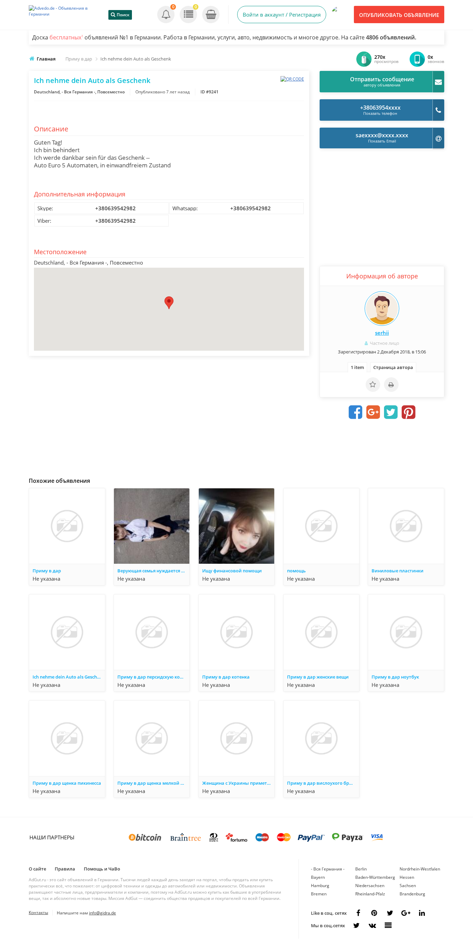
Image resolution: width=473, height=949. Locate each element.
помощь (296, 571)
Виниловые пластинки (397, 571)
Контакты (38, 912)
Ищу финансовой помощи (232, 571)
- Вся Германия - (328, 869)
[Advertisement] (169, 414)
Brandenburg (412, 894)
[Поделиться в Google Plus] (373, 412)
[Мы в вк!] (372, 925)
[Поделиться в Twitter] (391, 412)
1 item (357, 367)
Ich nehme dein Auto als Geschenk (69, 677)
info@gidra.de (102, 913)
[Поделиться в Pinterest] (408, 412)
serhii (382, 332)
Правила (65, 869)
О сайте (37, 869)
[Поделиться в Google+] (406, 913)
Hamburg (320, 885)
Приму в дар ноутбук (395, 677)
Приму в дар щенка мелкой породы (153, 783)
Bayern (318, 877)
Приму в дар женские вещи (318, 677)
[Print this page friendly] (391, 384)
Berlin (361, 869)
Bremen (319, 894)
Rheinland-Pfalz (370, 894)
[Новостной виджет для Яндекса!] (388, 925)
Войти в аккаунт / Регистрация (282, 14)
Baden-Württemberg (375, 877)
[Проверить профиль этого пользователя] (382, 308)
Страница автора (393, 367)
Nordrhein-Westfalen (420, 869)
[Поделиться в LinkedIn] (422, 913)
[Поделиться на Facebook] (355, 412)
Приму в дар (47, 571)
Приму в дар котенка (226, 677)
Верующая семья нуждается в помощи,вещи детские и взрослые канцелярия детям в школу (153, 571)
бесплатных (66, 37)
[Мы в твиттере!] (356, 925)
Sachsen (408, 885)
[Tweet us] (390, 913)
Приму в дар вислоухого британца (323, 783)
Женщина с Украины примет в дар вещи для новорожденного (238, 783)
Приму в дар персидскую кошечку (153, 677)
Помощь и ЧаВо (102, 869)
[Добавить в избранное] (373, 384)
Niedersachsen (369, 885)
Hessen (407, 877)
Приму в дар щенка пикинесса (67, 783)
